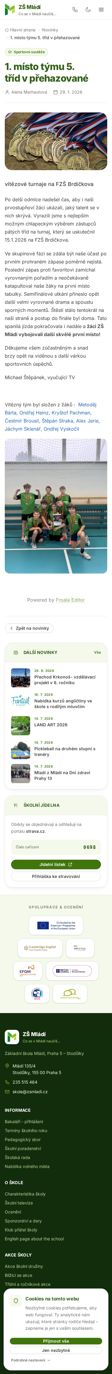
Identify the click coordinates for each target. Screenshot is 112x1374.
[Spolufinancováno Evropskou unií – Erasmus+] (56, 925)
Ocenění (13, 1211)
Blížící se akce (18, 1275)
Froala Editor (70, 600)
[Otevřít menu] (101, 10)
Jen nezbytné (56, 1350)
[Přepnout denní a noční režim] (88, 10)
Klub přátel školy (21, 1229)
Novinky (50, 29)
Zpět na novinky (32, 628)
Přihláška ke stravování (56, 876)
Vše (97, 652)
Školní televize (19, 1202)
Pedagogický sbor (23, 1139)
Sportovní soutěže (29, 52)
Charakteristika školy (25, 1193)
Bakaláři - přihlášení (24, 1121)
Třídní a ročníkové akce (27, 1284)
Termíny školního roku (26, 1130)
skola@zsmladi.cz (30, 1091)
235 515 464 (25, 1082)
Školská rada (17, 1157)
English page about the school (34, 1238)
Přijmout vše (56, 1340)
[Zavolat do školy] (75, 10)
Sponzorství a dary (23, 1220)
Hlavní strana (23, 29)
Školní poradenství (23, 1148)
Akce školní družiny (24, 1266)
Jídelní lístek (52, 864)
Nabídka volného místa (27, 1166)
